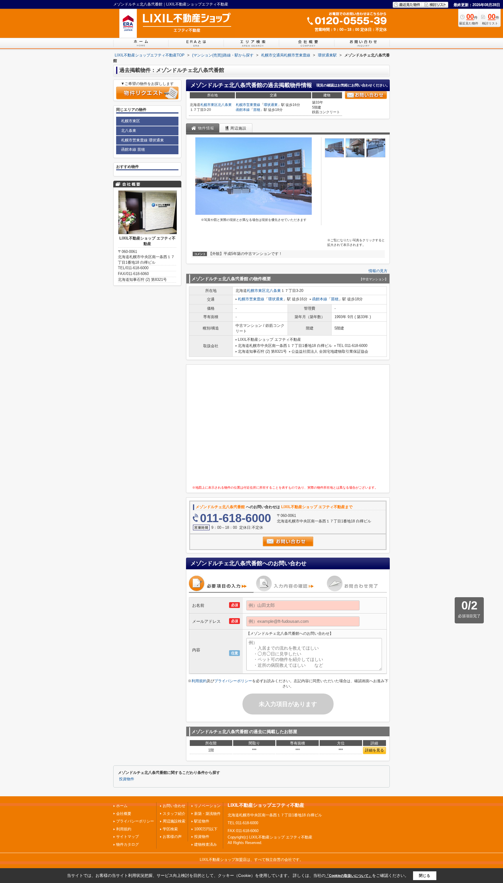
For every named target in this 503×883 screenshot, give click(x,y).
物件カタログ (127, 844)
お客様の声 (172, 836)
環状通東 (271, 105)
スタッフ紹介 (174, 813)
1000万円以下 (205, 829)
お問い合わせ (174, 806)
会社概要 (123, 813)
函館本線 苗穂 (133, 149)
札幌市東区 (209, 105)
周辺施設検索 (174, 821)
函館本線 (243, 110)
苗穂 (256, 110)
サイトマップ (127, 836)
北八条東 (225, 105)
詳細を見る (374, 750)
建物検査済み (205, 844)
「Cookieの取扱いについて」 (348, 876)
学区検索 (170, 829)
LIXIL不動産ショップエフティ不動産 (266, 805)
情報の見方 (378, 271)
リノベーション (207, 806)
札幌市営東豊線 (248, 105)
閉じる (424, 875)
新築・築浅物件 (207, 813)
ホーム (121, 806)
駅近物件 (201, 821)
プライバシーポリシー (233, 681)
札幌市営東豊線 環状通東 (142, 140)
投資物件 (126, 779)
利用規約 (199, 681)
